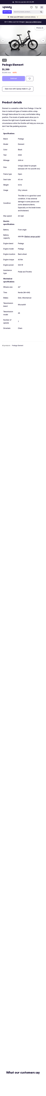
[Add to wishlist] (29, 78)
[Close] (25, 1)
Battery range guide (32, 237)
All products (6, 345)
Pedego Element (17, 345)
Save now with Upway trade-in (16, 89)
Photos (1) (39, 28)
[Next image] (43, 40)
